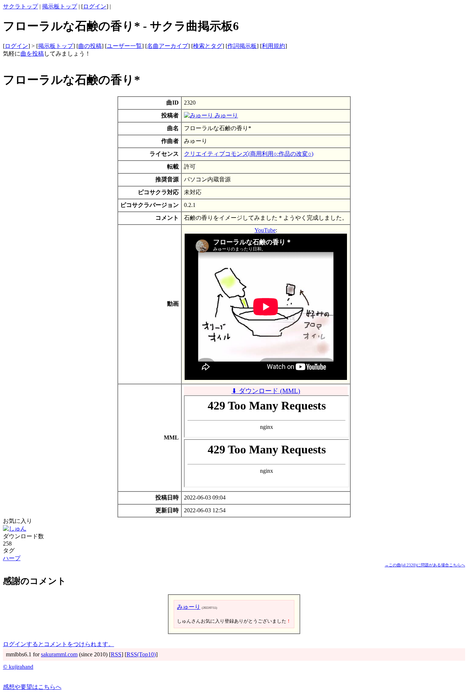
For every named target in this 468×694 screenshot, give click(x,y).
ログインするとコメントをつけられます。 (58, 644)
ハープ (11, 558)
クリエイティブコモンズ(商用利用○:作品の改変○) (248, 154)
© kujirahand (18, 667)
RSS (116, 654)
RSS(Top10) (141, 654)
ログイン (94, 6)
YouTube (265, 230)
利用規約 (273, 46)
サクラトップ (20, 6)
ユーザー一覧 (124, 46)
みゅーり (225, 115)
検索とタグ (207, 46)
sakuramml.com (59, 654)
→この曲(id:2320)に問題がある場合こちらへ (425, 565)
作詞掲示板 (242, 46)
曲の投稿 (90, 46)
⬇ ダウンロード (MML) (265, 391)
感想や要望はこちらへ (32, 687)
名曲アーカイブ (167, 46)
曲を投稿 (32, 53)
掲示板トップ (59, 6)
